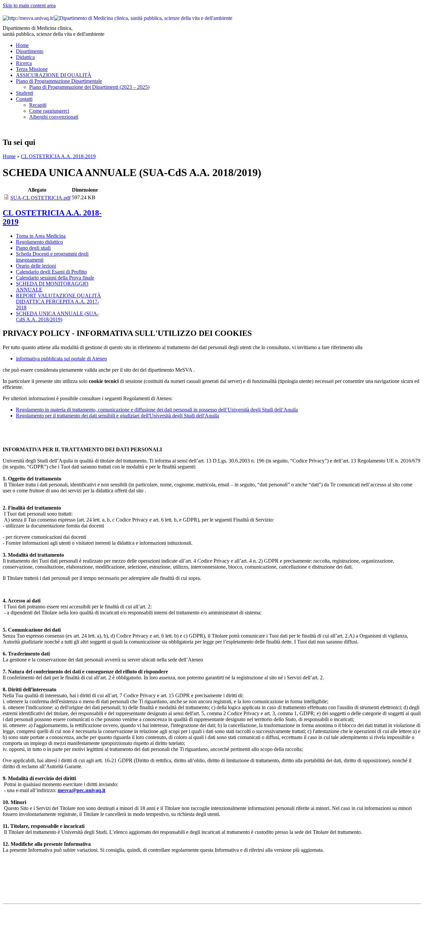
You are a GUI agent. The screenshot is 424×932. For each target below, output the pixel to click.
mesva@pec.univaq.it (81, 790)
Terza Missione (32, 69)
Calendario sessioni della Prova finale (55, 277)
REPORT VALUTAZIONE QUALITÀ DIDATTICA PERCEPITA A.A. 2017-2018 (58, 301)
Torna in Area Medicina (41, 236)
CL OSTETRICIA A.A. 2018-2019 (58, 156)
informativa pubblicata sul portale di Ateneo (61, 358)
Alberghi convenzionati (53, 117)
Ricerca (24, 63)
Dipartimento (29, 51)
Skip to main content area (29, 5)
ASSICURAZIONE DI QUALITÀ (53, 75)
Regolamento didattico (39, 242)
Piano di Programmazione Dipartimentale (59, 81)
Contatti (24, 99)
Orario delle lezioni (36, 266)
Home (22, 45)
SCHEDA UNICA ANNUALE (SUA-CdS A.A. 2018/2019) (57, 316)
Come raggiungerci (49, 111)
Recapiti (37, 105)
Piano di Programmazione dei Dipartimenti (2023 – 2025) (89, 87)
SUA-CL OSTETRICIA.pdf (40, 198)
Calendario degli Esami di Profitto (51, 272)
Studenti (24, 93)
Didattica (25, 57)
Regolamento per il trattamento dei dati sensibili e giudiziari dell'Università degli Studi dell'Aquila (117, 415)
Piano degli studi (33, 248)
